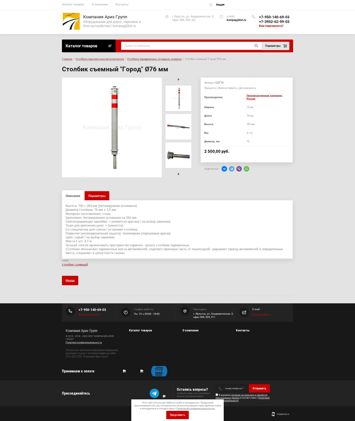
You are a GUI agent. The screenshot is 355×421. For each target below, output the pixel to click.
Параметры (97, 195)
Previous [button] (178, 80)
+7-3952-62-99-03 (274, 21)
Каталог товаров (73, 4)
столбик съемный (75, 264)
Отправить (259, 388)
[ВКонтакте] (224, 169)
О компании (100, 4)
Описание (73, 195)
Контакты (122, 4)
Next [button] (178, 174)
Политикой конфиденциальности (195, 408)
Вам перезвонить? (271, 26)
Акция (220, 4)
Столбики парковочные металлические (100, 58)
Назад (70, 280)
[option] (112, 127)
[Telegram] (231, 169)
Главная (67, 58)
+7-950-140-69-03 (274, 17)
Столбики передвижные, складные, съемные (154, 58)
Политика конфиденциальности (84, 342)
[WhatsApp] (246, 169)
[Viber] (239, 169)
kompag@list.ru (261, 314)
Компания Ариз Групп (105, 16)
